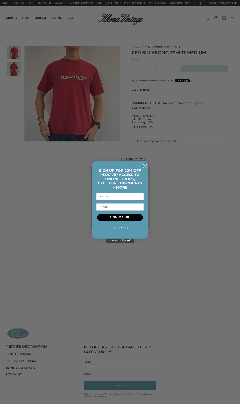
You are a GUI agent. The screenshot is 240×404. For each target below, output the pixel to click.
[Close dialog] (144, 165)
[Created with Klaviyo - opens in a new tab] (120, 241)
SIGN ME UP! (120, 217)
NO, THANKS (120, 228)
